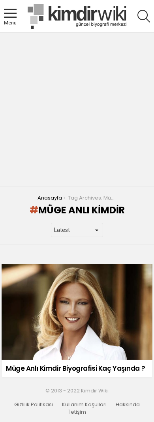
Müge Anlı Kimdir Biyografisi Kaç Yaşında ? (75, 368)
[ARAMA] (143, 16)
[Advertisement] (77, 110)
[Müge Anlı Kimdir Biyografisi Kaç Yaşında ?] (77, 312)
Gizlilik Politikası (33, 404)
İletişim (77, 412)
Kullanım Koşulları (84, 404)
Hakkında (128, 404)
